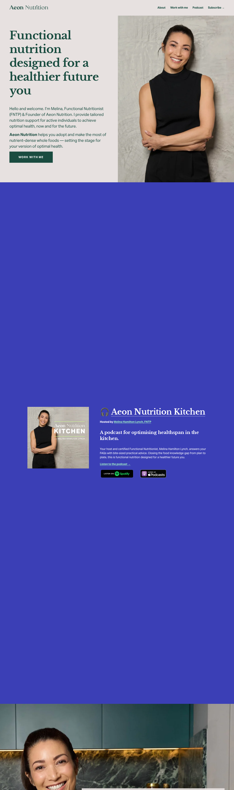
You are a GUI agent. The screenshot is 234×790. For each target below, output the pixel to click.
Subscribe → (216, 7)
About (161, 7)
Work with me (179, 7)
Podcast (198, 7)
